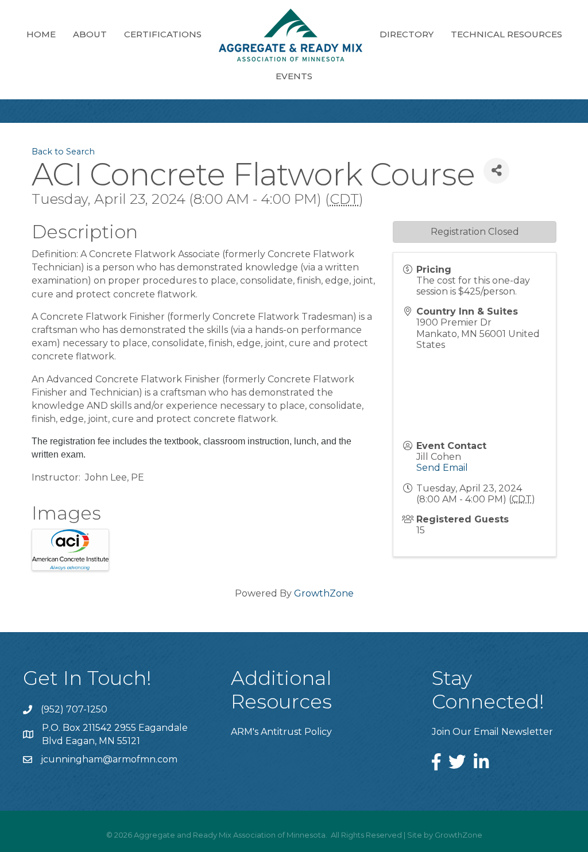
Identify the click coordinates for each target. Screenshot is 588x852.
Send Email (442, 467)
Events (294, 76)
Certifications (163, 34)
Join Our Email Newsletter (492, 731)
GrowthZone (324, 593)
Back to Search (63, 151)
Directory (407, 34)
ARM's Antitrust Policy (281, 731)
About (90, 34)
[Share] (496, 171)
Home (41, 34)
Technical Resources (506, 34)
